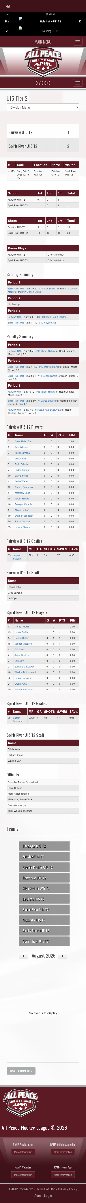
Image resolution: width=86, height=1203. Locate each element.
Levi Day (19, 660)
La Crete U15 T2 (33, 898)
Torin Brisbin (21, 464)
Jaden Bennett (22, 470)
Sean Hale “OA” (23, 441)
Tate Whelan (21, 447)
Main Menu (43, 42)
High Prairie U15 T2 (36, 888)
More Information (23, 1152)
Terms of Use (45, 1189)
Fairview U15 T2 (16, 316)
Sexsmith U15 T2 (34, 920)
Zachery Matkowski (24, 666)
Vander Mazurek (23, 643)
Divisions (43, 83)
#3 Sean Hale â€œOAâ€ (55, 316)
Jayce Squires (22, 655)
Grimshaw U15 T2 (34, 877)
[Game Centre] (43, 27)
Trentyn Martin (22, 626)
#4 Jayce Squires (47, 400)
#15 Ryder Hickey (45, 351)
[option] (43, 24)
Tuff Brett (19, 649)
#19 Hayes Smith (48, 322)
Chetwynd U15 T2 (34, 845)
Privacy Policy (67, 1189)
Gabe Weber (21, 481)
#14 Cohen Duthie (31, 291)
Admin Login (43, 1195)
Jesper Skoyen (22, 527)
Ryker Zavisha (22, 452)
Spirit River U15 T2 (18, 288)
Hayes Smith (21, 632)
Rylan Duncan (22, 521)
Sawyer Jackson (23, 678)
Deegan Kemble (23, 504)
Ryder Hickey (22, 498)
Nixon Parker (22, 510)
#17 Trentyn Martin (49, 288)
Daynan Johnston (24, 515)
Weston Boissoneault (25, 672)
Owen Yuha (21, 683)
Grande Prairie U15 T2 (38, 867)
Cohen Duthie (22, 638)
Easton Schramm (24, 689)
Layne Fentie (21, 475)
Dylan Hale (20, 458)
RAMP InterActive (21, 1189)
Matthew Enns (22, 492)
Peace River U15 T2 (36, 909)
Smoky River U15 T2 (36, 930)
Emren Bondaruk (24, 487)
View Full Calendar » (21, 1070)
